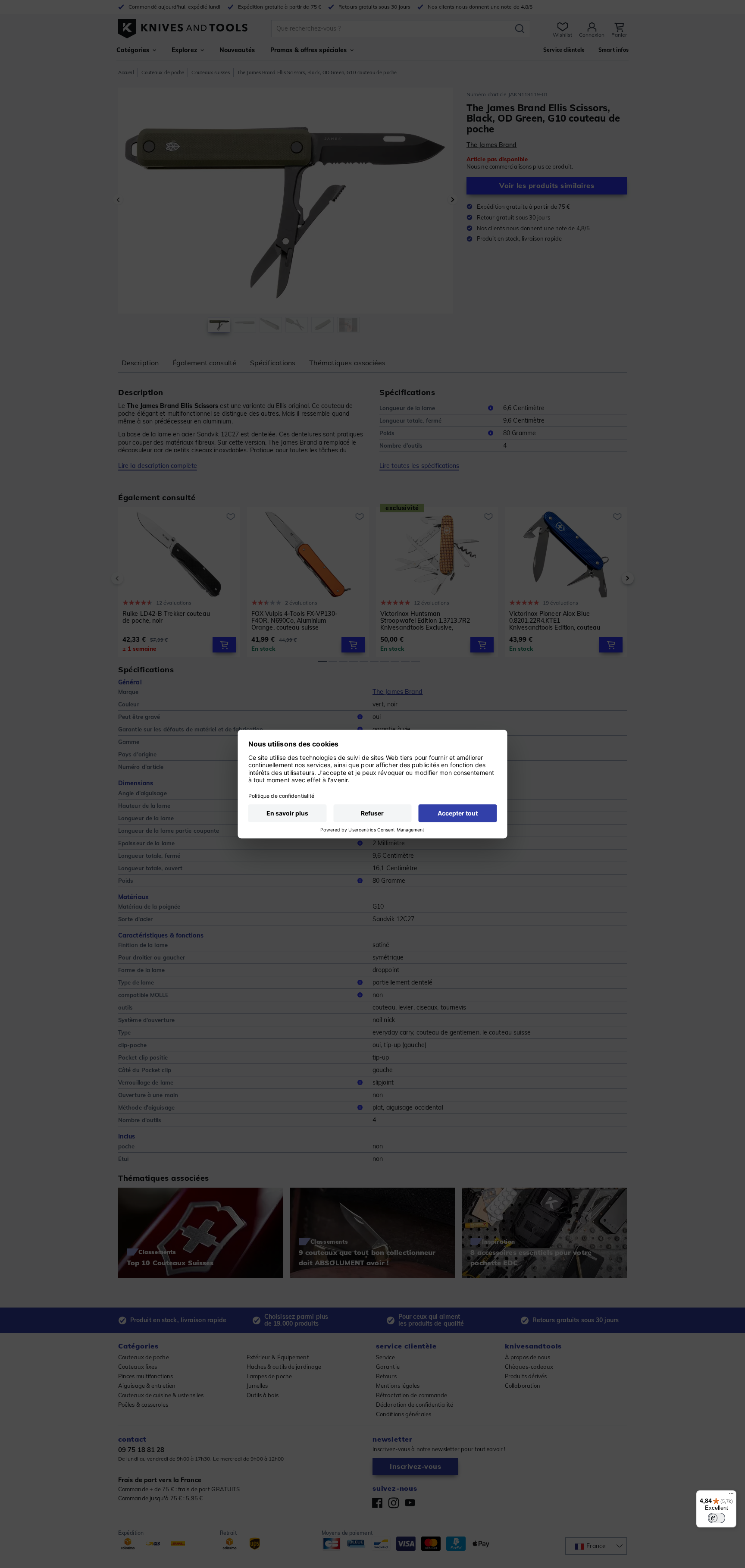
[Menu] (731, 1495)
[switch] (716, 1518)
